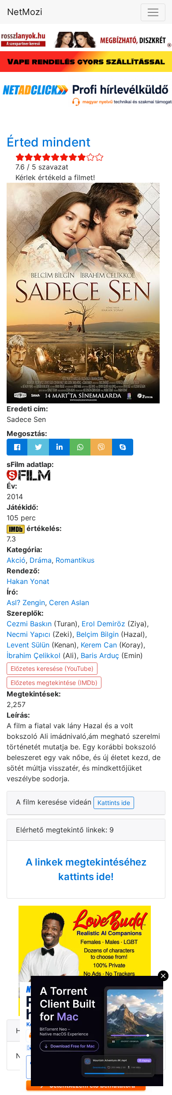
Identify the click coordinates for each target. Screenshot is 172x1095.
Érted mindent (48, 142)
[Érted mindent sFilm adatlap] (28, 474)
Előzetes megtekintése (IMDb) (54, 682)
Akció (16, 560)
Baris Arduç (100, 655)
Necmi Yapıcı (28, 634)
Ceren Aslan (69, 602)
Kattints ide (113, 802)
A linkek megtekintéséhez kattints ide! (86, 869)
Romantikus (75, 560)
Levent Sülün (28, 644)
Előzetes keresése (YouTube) (52, 668)
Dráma (41, 560)
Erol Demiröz (103, 623)
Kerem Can (99, 644)
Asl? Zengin (26, 602)
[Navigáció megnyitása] (153, 12)
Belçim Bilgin (97, 634)
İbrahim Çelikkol (33, 655)
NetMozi (24, 12)
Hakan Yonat (28, 581)
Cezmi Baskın (29, 623)
